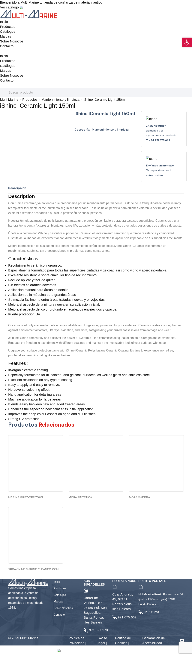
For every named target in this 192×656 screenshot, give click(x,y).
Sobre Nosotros (11, 41)
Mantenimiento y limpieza (60, 99)
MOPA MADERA (139, 497)
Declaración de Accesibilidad (153, 640)
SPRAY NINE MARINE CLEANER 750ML (34, 569)
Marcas (5, 36)
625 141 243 (151, 612)
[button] (187, 42)
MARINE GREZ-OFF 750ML (26, 497)
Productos (7, 27)
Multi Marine (9, 99)
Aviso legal (102, 640)
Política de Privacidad (77, 640)
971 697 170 (98, 630)
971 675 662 (127, 617)
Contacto (7, 46)
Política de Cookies (123, 640)
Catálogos (7, 31)
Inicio (4, 22)
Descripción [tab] (17, 188)
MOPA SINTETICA (80, 497)
